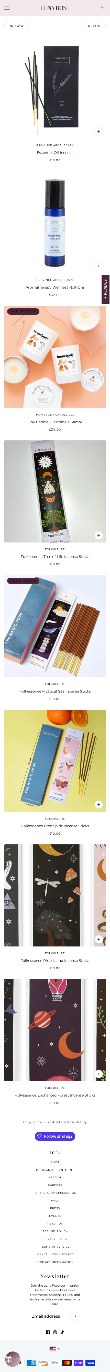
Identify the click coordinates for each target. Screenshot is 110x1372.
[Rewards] (12, 1359)
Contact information (55, 1262)
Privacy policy (55, 1239)
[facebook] (48, 1332)
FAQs (55, 1200)
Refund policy (55, 1231)
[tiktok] (62, 1332)
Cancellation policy (55, 1254)
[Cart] (103, 8)
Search (55, 1177)
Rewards (55, 1223)
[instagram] (55, 1332)
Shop (55, 1162)
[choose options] (99, 266)
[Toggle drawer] (7, 7)
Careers (55, 1185)
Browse (16, 26)
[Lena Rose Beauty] (55, 8)
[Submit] (75, 1316)
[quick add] (99, 535)
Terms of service (55, 1246)
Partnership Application (55, 1193)
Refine (95, 26)
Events (55, 1216)
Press (55, 1208)
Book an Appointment (55, 1170)
